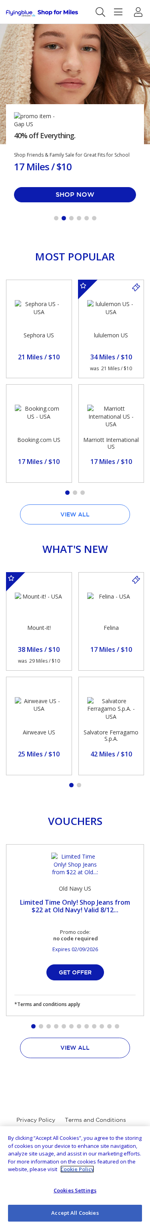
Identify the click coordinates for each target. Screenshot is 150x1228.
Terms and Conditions (95, 1120)
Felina (111, 627)
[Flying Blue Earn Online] (42, 13)
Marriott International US (111, 443)
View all (75, 514)
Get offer (75, 972)
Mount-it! (39, 627)
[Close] (137, 1139)
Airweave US (39, 732)
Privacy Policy (35, 1120)
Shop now (75, 194)
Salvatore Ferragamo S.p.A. (111, 735)
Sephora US (39, 335)
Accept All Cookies (74, 1212)
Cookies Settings (75, 1190)
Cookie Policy (77, 1169)
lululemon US (111, 335)
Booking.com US (38, 440)
